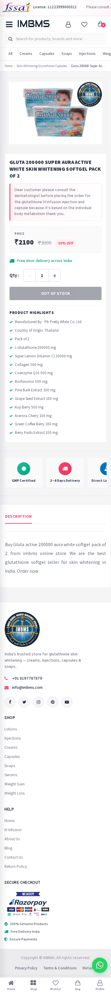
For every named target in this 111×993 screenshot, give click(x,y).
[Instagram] (38, 702)
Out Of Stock (55, 293)
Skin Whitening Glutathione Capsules (42, 66)
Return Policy (15, 866)
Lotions (10, 729)
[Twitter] (24, 702)
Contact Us (13, 857)
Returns (89, 968)
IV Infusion (13, 829)
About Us (12, 838)
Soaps (67, 53)
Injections (87, 53)
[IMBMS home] (33, 23)
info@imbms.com (27, 687)
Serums (10, 774)
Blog (8, 848)
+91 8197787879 (27, 678)
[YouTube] (67, 702)
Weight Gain (14, 784)
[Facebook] (10, 702)
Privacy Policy (26, 968)
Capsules (46, 53)
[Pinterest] (52, 702)
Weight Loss (14, 793)
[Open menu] (9, 24)
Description (18, 516)
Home (8, 66)
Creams (26, 53)
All (10, 53)
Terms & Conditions (60, 968)
